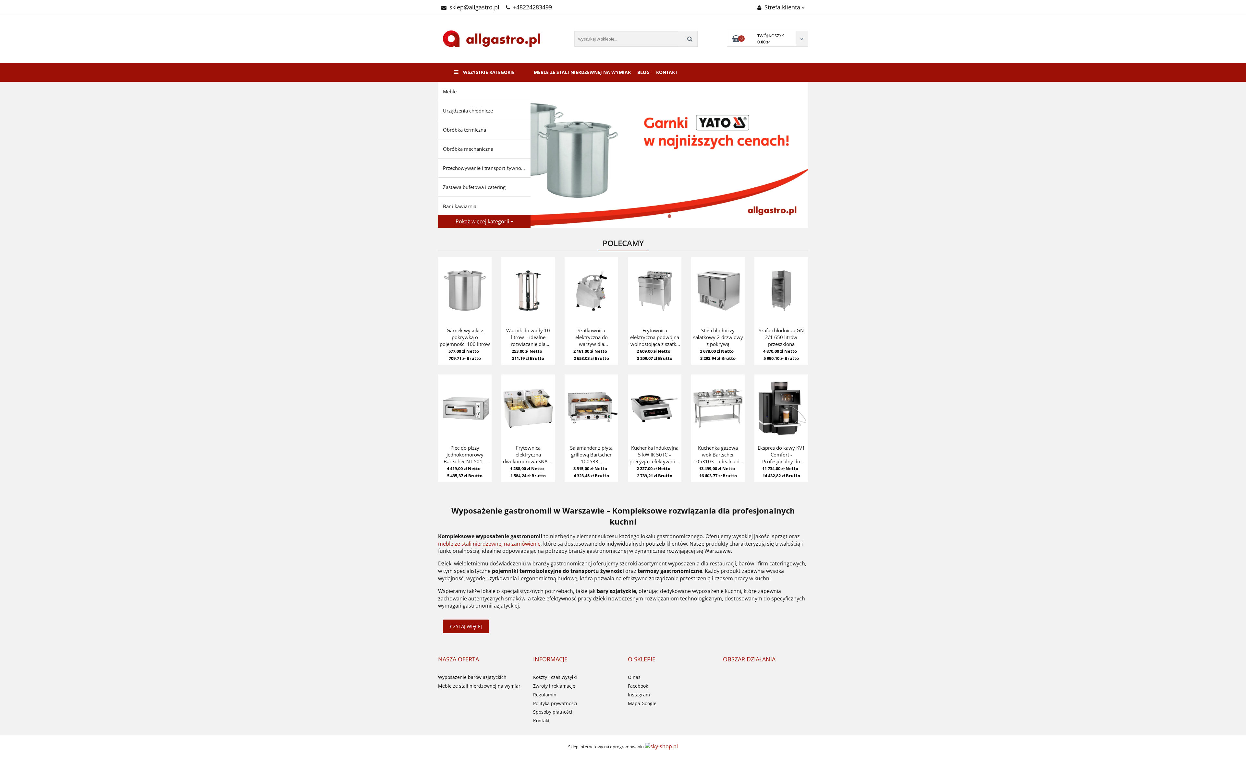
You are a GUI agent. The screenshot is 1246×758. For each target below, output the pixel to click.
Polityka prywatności (555, 703)
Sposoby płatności (552, 712)
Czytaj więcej (466, 626)
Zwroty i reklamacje (554, 686)
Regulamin (544, 695)
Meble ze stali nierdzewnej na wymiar (582, 72)
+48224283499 (532, 7)
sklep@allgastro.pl (474, 7)
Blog (643, 72)
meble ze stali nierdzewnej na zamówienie (489, 543)
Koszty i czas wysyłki (555, 677)
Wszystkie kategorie (488, 72)
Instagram (639, 695)
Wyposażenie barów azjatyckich (472, 677)
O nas (634, 677)
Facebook (638, 686)
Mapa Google (642, 703)
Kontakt (667, 72)
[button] (458, 659)
